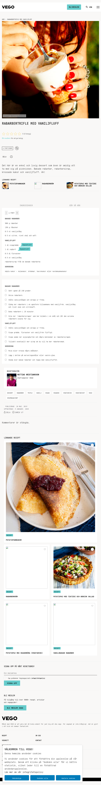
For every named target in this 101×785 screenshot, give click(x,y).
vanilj (38, 392)
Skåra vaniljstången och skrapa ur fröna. (26, 299)
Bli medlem (6, 138)
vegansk (56, 392)
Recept (4, 735)
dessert (10, 392)
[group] (17, 185)
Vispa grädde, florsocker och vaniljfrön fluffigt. (30, 332)
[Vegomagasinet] (8, 7)
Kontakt (39, 740)
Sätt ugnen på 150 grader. (20, 290)
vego (90, 392)
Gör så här (74, 205)
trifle (30, 392)
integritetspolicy (38, 678)
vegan (47, 392)
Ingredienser (26, 205)
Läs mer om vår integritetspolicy (24, 771)
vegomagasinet (12, 397)
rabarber (20, 392)
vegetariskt (80, 392)
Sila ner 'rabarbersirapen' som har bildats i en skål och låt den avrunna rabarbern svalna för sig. (41, 317)
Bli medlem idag (15, 707)
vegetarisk (67, 392)
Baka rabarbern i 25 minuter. (21, 311)
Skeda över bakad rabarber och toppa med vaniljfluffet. (33, 359)
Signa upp (12, 682)
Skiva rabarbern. (15, 295)
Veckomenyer (6, 745)
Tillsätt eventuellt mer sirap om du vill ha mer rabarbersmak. (36, 341)
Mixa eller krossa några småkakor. (23, 350)
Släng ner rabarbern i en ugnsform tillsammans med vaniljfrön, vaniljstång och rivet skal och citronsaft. (41, 305)
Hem (3, 19)
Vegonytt (5, 740)
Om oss (38, 735)
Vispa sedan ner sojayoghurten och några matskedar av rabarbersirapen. (39, 336)
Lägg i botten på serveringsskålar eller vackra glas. (32, 355)
